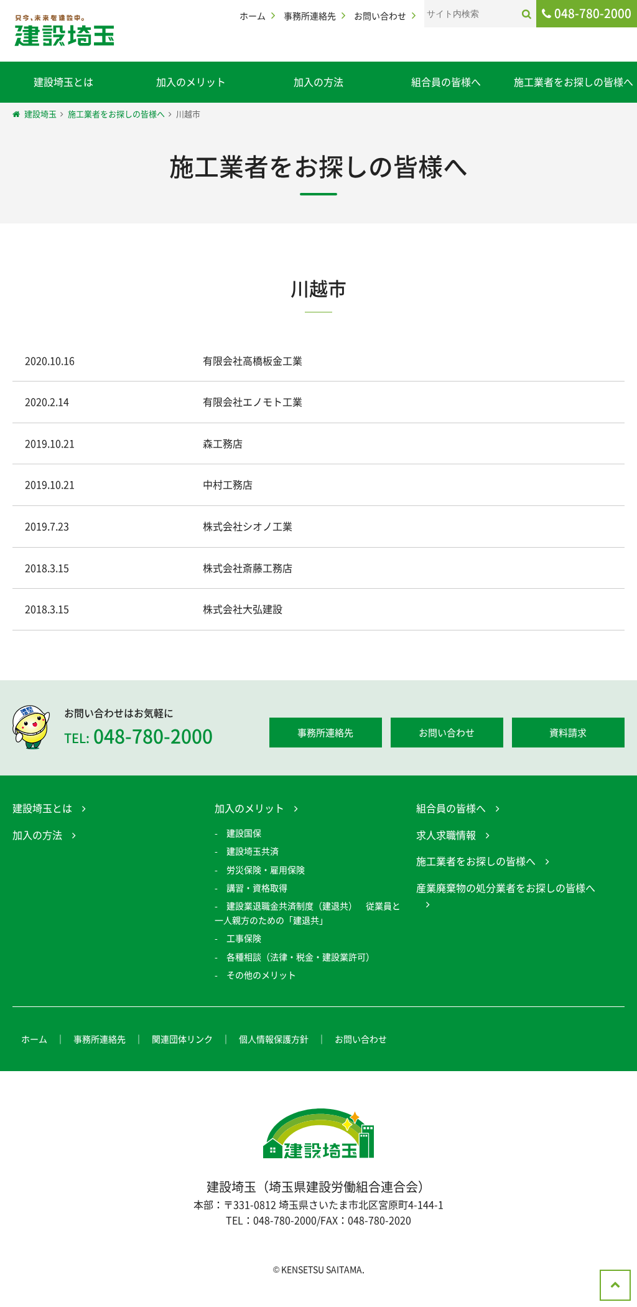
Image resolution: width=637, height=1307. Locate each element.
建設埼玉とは (63, 81)
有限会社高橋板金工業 (252, 360)
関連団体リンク (182, 1039)
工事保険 (243, 938)
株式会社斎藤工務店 (247, 567)
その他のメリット (261, 974)
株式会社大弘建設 (242, 608)
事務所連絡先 (310, 15)
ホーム (252, 15)
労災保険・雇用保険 (265, 869)
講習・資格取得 (256, 887)
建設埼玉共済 (252, 851)
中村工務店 (228, 484)
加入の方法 (318, 81)
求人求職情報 (446, 834)
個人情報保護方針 (274, 1039)
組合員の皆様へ (446, 81)
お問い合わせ (380, 15)
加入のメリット (191, 81)
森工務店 (223, 443)
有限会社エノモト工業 (252, 401)
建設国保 (243, 833)
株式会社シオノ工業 (247, 525)
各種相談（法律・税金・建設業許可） (300, 956)
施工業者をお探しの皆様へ (573, 81)
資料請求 (568, 732)
